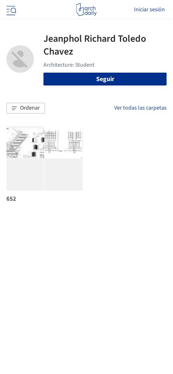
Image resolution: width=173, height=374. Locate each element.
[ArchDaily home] (86, 9)
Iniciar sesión (149, 9)
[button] (25, 108)
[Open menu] (10, 9)
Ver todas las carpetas (140, 108)
